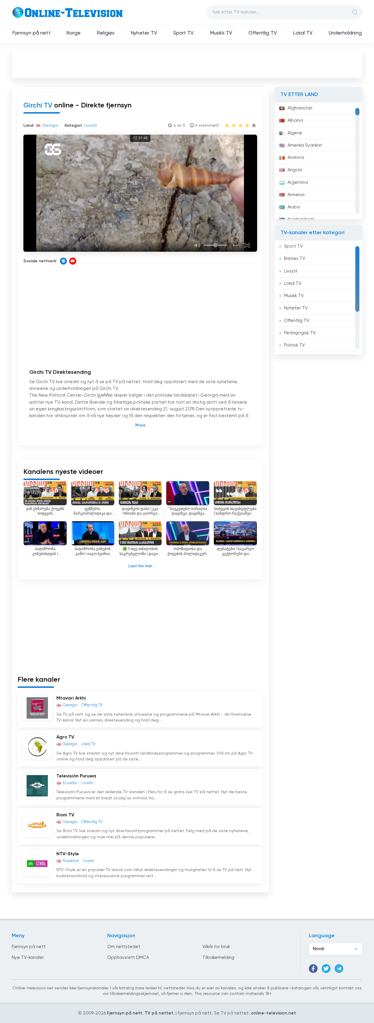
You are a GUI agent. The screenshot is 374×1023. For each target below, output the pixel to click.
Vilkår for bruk (216, 947)
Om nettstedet (123, 947)
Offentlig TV (262, 33)
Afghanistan (300, 108)
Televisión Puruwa (76, 776)
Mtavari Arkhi (71, 698)
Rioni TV (65, 815)
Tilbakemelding (218, 957)
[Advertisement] (187, 63)
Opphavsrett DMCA (128, 957)
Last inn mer (140, 566)
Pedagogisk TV (300, 333)
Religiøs (106, 33)
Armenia (296, 195)
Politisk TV (294, 345)
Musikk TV (221, 33)
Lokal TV (303, 33)
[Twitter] (326, 968)
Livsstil (290, 271)
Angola (295, 170)
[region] (318, 160)
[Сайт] (63, 261)
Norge (73, 33)
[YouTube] (72, 261)
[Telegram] (339, 968)
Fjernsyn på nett (31, 33)
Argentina (298, 182)
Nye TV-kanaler (28, 957)
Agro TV (65, 737)
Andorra (296, 157)
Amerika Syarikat (305, 145)
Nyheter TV (144, 33)
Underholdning (345, 33)
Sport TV (183, 33)
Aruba (294, 207)
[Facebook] (313, 968)
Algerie (295, 133)
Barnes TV (294, 258)
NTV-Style (67, 854)
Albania (295, 120)
